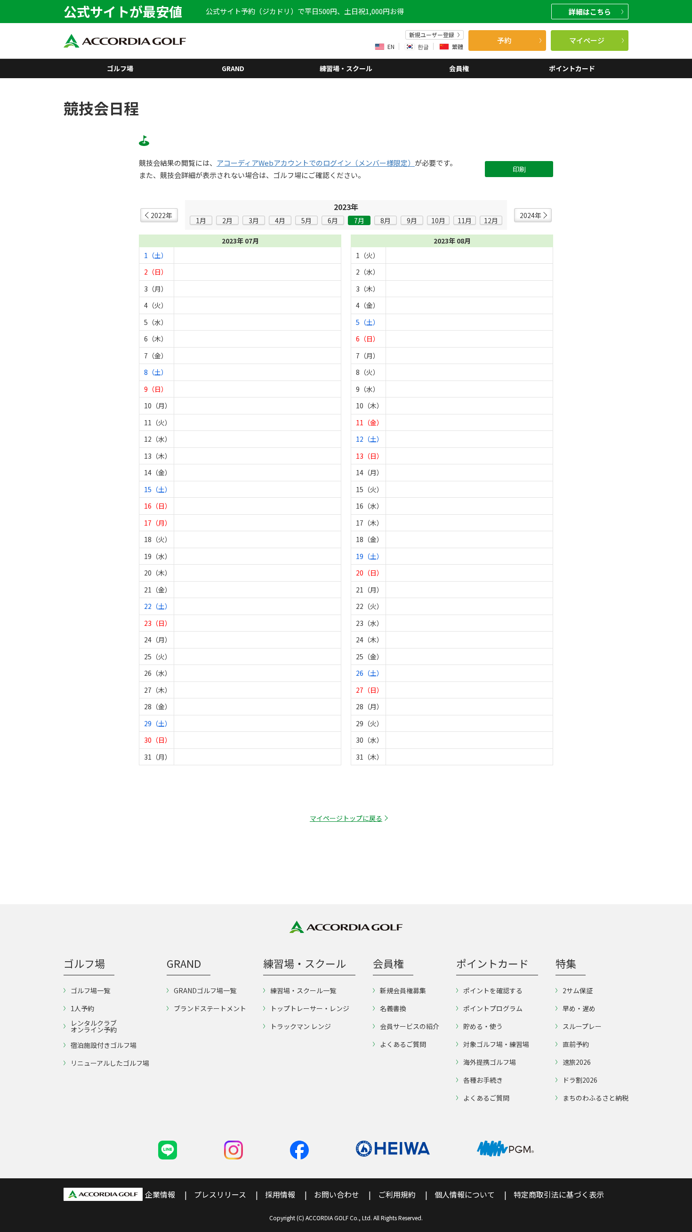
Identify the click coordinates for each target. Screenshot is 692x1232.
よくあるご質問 (403, 1044)
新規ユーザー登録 (431, 35)
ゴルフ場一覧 (90, 990)
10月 (438, 220)
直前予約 (576, 1044)
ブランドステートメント (210, 1008)
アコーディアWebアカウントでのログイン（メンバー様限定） (316, 163)
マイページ (586, 40)
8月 (385, 220)
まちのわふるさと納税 (595, 1097)
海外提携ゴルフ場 (489, 1062)
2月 (227, 220)
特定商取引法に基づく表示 (559, 1194)
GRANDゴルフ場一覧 (205, 990)
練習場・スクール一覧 (303, 990)
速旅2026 (577, 1062)
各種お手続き (483, 1080)
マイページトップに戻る (346, 818)
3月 (254, 220)
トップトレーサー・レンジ (309, 1008)
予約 (504, 40)
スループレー (582, 1026)
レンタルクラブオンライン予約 (94, 1026)
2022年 (161, 215)
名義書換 (393, 1008)
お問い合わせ (336, 1194)
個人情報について (465, 1194)
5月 (306, 220)
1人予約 (82, 1008)
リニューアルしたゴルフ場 (110, 1063)
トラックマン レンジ (300, 1026)
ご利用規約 (397, 1194)
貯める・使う (483, 1026)
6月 (333, 220)
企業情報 (160, 1194)
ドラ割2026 (580, 1080)
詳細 (590, 11)
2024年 (530, 215)
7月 (359, 220)
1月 (201, 220)
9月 (412, 220)
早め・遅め (579, 1008)
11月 (465, 220)
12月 (491, 220)
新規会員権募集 (403, 990)
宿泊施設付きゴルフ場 (104, 1045)
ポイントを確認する (493, 990)
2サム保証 (578, 990)
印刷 (519, 169)
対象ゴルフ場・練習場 (496, 1044)
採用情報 (280, 1194)
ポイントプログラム (493, 1008)
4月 (280, 220)
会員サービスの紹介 (409, 1026)
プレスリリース (220, 1194)
